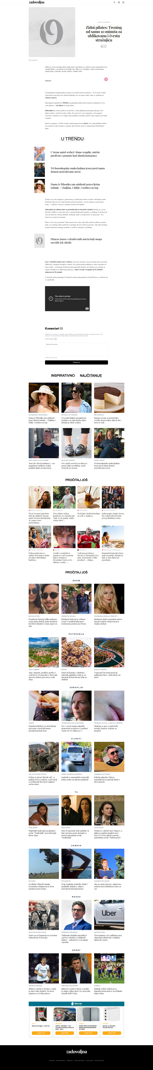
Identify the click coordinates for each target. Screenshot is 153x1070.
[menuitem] (118, 2)
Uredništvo (70, 1060)
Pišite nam (51, 1060)
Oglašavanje (89, 1060)
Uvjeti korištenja (60, 1060)
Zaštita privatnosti (79, 1060)
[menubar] (119, 2)
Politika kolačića (99, 1060)
